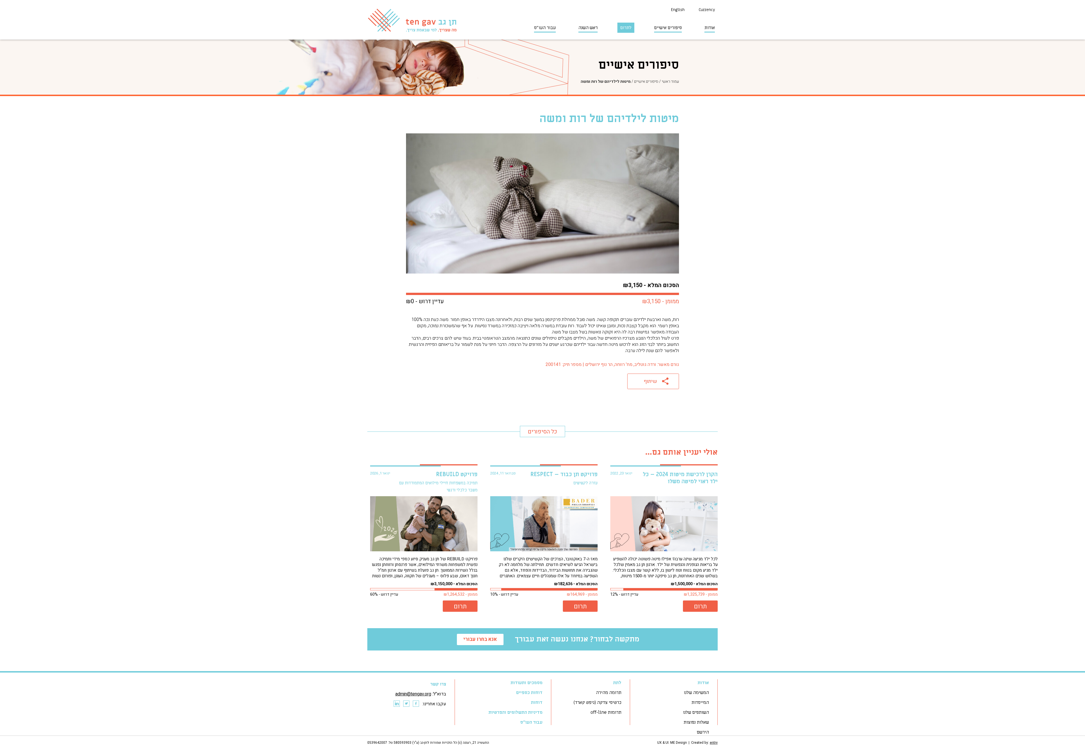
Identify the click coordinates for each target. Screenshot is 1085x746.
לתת (617, 683)
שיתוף (650, 381)
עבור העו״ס (545, 28)
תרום (700, 606)
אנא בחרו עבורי (480, 639)
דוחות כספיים (529, 692)
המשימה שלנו (696, 692)
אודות (709, 28)
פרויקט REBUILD (457, 474)
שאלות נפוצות (696, 722)
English (678, 9)
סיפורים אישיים (668, 28)
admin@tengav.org (413, 694)
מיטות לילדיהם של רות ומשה (606, 81)
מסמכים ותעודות (526, 683)
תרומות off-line (606, 712)
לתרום (626, 28)
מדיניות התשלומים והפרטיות (515, 712)
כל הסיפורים (542, 432)
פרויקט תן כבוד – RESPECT (564, 474)
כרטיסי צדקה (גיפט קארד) (597, 702)
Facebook (416, 704)
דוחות (536, 702)
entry (714, 742)
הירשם (703, 732)
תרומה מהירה (608, 692)
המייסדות (700, 702)
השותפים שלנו (696, 712)
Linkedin (396, 704)
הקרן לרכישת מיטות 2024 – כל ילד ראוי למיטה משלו (680, 478)
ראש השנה (588, 28)
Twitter (406, 704)
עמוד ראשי (670, 81)
